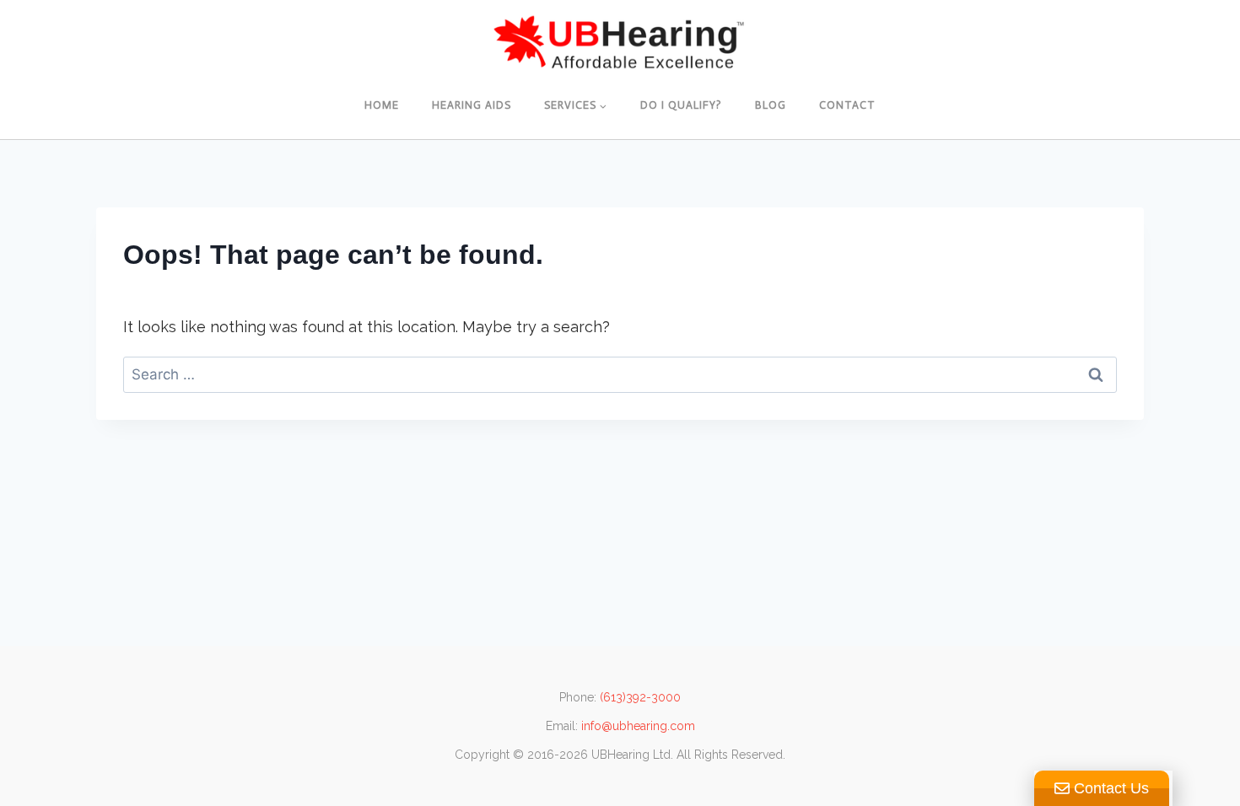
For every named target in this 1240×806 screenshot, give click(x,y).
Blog (770, 105)
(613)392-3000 (640, 697)
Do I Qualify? (681, 105)
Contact (847, 105)
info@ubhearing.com (638, 726)
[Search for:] (620, 374)
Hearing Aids (471, 105)
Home (381, 105)
